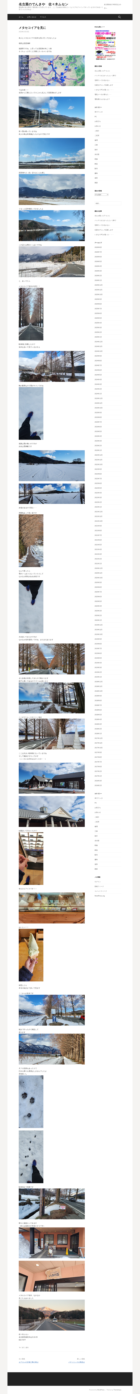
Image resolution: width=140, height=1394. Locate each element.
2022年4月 (98, 493)
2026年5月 (98, 261)
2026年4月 (98, 266)
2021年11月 (98, 516)
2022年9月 (98, 469)
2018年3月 (98, 724)
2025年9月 (98, 299)
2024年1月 (98, 394)
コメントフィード (101, 891)
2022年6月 (98, 483)
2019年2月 (98, 672)
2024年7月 (98, 365)
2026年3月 (98, 271)
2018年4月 (98, 719)
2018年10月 (99, 691)
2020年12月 (99, 568)
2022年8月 (98, 474)
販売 (96, 168)
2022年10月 (99, 464)
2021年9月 (98, 526)
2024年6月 (98, 370)
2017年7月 (98, 762)
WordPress (100, 1390)
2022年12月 (99, 455)
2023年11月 (98, 403)
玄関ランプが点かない (102, 80)
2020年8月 (98, 587)
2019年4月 (98, 663)
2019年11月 (98, 629)
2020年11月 (98, 573)
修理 (96, 140)
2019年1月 (98, 677)
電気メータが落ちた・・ (103, 94)
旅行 (23, 1347)
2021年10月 (99, 521)
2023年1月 (98, 450)
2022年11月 (98, 460)
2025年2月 (98, 332)
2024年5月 (98, 375)
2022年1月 (98, 507)
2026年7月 (98, 252)
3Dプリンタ (99, 112)
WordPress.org (100, 896)
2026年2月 (98, 275)
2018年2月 (98, 729)
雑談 (96, 183)
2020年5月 (98, 601)
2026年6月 (98, 257)
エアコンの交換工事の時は (28, 1362)
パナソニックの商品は (76, 1362)
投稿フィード (99, 886)
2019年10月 (99, 634)
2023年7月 (98, 422)
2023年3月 (98, 441)
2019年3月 (98, 667)
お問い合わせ (31, 17)
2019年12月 (99, 625)
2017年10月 (99, 748)
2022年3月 (98, 497)
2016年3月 (98, 781)
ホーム (21, 17)
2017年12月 (99, 738)
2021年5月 (98, 545)
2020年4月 (98, 606)
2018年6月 (98, 710)
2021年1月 (98, 563)
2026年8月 (98, 247)
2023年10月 (99, 408)
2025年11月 (98, 290)
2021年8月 (98, 530)
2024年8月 (98, 361)
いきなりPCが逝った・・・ (104, 90)
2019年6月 (98, 653)
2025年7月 (98, 308)
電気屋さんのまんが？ (102, 99)
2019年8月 (98, 644)
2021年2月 (98, 559)
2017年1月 (98, 776)
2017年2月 (98, 771)
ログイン (98, 882)
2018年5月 (98, 715)
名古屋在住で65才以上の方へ (112, 6)
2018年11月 (98, 686)
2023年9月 (98, 412)
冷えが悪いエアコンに (102, 71)
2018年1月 (98, 733)
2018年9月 (98, 696)
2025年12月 (99, 285)
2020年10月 (99, 578)
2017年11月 (98, 743)
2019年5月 (98, 658)
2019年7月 (98, 648)
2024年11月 (98, 346)
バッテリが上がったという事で (105, 75)
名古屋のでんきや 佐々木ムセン (43, 4)
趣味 (27, 1347)
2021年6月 (98, 540)
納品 (96, 164)
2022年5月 (98, 488)
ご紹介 (97, 131)
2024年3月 (98, 384)
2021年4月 (98, 549)
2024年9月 (98, 356)
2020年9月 (98, 582)
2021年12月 (99, 512)
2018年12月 (99, 681)
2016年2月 (98, 785)
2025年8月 (98, 304)
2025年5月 (98, 318)
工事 (96, 145)
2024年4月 (98, 379)
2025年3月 (98, 327)
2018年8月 (98, 700)
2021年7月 (98, 535)
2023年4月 (98, 436)
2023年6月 (98, 427)
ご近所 (97, 135)
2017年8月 (98, 757)
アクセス (43, 17)
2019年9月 (98, 639)
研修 (96, 159)
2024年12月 (99, 342)
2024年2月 (98, 389)
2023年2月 (98, 445)
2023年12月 (99, 398)
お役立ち (98, 121)
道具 (96, 178)
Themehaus (117, 1390)
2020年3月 (98, 611)
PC (96, 116)
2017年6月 (98, 766)
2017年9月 (98, 752)
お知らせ (98, 126)
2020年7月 (98, 592)
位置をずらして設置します (104, 85)
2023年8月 (98, 417)
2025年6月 (98, 313)
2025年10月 (99, 294)
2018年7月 (98, 705)
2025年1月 (98, 337)
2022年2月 (98, 502)
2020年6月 (98, 596)
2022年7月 (98, 478)
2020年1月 (98, 620)
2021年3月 (98, 554)
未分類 (97, 154)
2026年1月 (98, 280)
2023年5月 (98, 431)
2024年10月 (99, 351)
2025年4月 (98, 323)
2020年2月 (98, 615)
